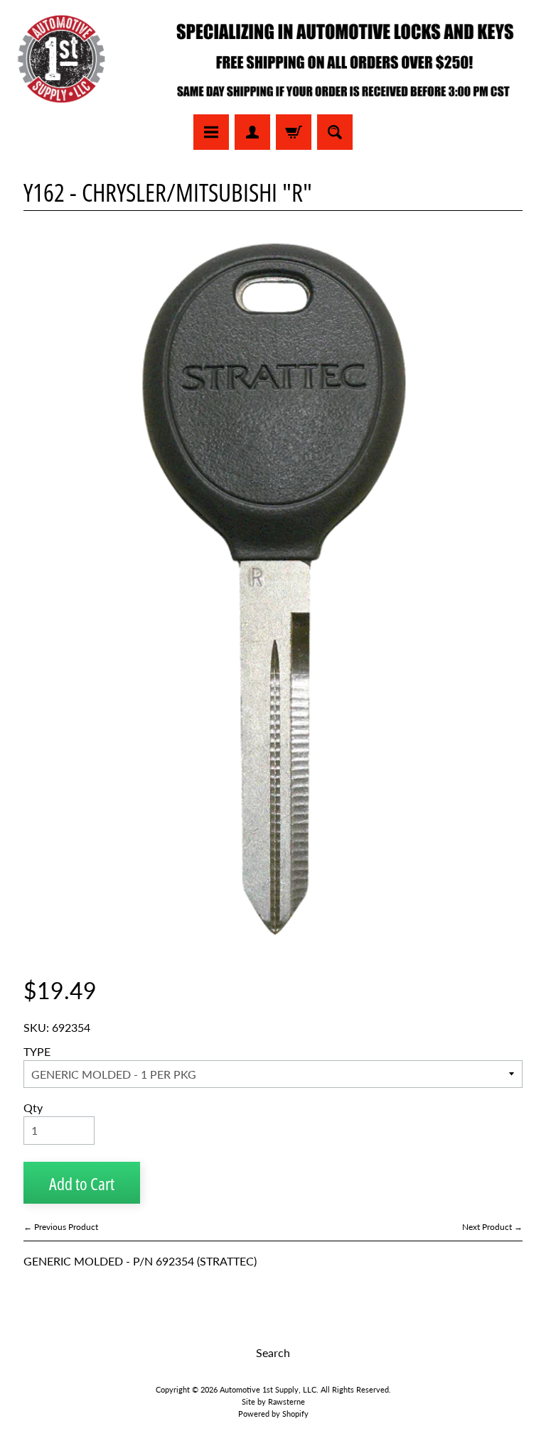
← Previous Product (60, 1226)
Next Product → (492, 1226)
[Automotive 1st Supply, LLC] (273, 59)
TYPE (36, 1051)
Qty (33, 1107)
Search (273, 1352)
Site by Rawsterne (273, 1401)
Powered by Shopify (273, 1413)
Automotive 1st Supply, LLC (268, 1389)
